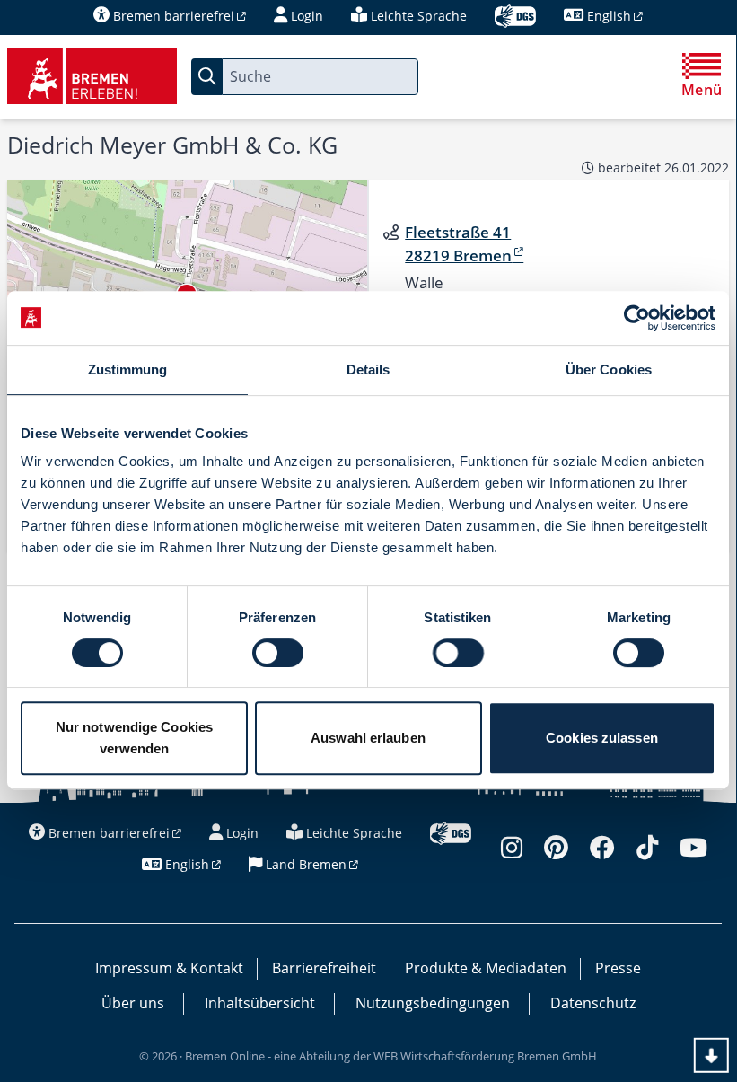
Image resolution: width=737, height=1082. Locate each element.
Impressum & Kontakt (169, 968)
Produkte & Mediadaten (485, 968)
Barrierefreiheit (324, 968)
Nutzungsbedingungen (432, 1003)
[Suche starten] (207, 76)
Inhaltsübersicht (260, 1003)
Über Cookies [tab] (609, 369)
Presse (618, 968)
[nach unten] (711, 1055)
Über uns (132, 1003)
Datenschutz (593, 1003)
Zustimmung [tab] (128, 369)
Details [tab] (368, 369)
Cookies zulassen (602, 737)
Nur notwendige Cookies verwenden (134, 737)
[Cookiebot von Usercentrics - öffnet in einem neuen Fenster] (636, 317)
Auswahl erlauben (368, 737)
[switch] (277, 652)
